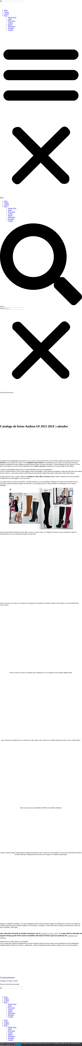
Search (2, 308)
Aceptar (18, 1045)
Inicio (6, 10)
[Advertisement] (41, 408)
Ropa (5, 15)
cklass (10, 19)
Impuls (10, 24)
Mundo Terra (12, 17)
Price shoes (11, 21)
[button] (41, 116)
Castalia (6, 14)
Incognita (11, 28)
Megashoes (11, 26)
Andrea (6, 12)
